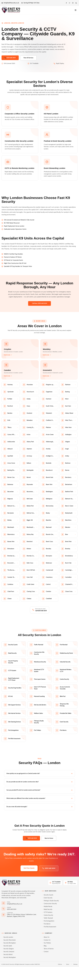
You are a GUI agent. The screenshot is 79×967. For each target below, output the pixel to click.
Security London (8, 937)
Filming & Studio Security (51, 900)
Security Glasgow (8, 948)
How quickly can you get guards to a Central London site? (23, 773)
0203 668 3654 (50, 868)
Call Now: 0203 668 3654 (39, 303)
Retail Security (48, 909)
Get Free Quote (29, 868)
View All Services (28, 58)
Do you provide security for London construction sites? (22, 782)
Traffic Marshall (48, 918)
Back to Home (49, 838)
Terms (67, 964)
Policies (60, 964)
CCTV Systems (48, 912)
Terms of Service (48, 948)
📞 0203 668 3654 (10, 57)
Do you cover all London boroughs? (16, 806)
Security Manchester (9, 940)
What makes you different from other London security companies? (25, 798)
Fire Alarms (47, 924)
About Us (46, 937)
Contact (46, 951)
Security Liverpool (8, 951)
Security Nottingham (9, 957)
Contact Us (47, 940)
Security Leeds (7, 946)
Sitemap (75, 964)
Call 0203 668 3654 (41, 610)
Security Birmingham (9, 943)
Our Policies (47, 943)
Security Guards (48, 895)
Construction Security (50, 903)
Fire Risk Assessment (50, 926)
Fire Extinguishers (49, 921)
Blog (45, 946)
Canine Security (48, 915)
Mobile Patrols (48, 906)
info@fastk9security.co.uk (11, 3)
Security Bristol (7, 954)
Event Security (48, 898)
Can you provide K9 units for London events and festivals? (23, 790)
